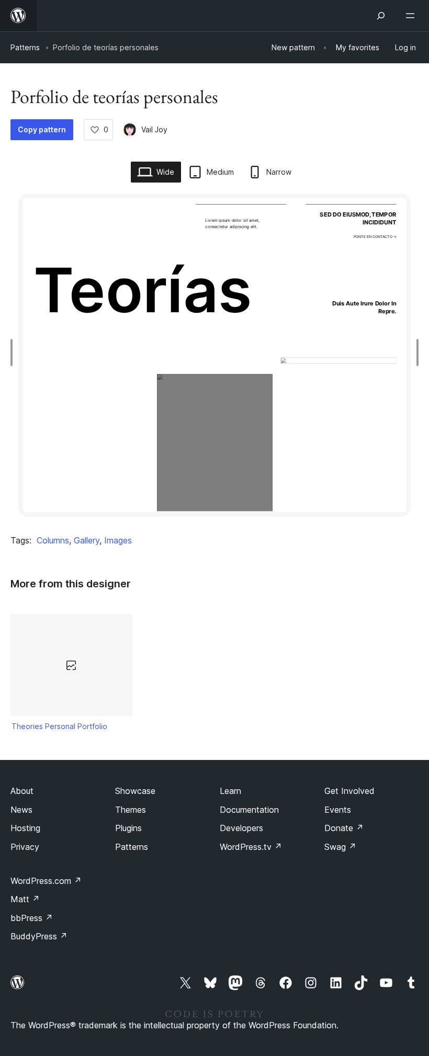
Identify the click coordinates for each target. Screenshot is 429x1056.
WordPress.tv (251, 847)
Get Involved (349, 791)
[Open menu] (412, 15)
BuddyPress (38, 936)
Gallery (86, 540)
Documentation (249, 809)
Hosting (25, 828)
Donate (344, 828)
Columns (53, 540)
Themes (130, 809)
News (21, 809)
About (21, 791)
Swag (340, 847)
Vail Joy (154, 129)
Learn (230, 791)
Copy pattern (42, 129)
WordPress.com (46, 881)
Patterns (25, 47)
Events (337, 809)
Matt (25, 899)
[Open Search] (381, 15)
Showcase (135, 791)
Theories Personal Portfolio (59, 726)
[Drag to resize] (14, 352)
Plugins (128, 828)
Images (118, 540)
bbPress (31, 918)
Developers (241, 828)
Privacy (24, 847)
